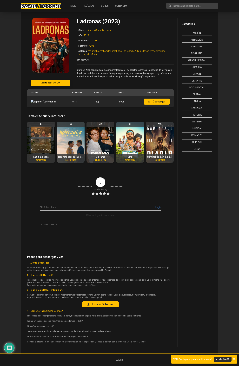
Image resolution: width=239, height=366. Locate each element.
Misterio (197, 121)
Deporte (197, 80)
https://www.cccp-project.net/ (40, 326)
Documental (196, 87)
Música (197, 128)
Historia (197, 115)
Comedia (197, 67)
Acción (197, 33)
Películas (88, 6)
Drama (197, 94)
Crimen (197, 74)
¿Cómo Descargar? (50, 83)
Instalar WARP (223, 359)
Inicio (73, 6)
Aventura (197, 46)
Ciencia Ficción (196, 60)
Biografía (196, 53)
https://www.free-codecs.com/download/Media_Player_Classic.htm (57, 336)
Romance (196, 135)
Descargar (159, 101)
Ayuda (119, 360)
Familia (197, 101)
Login (158, 207)
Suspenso (197, 142)
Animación (197, 39)
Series (105, 6)
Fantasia (197, 108)
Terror (196, 149)
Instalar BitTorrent (102, 304)
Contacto (121, 6)
